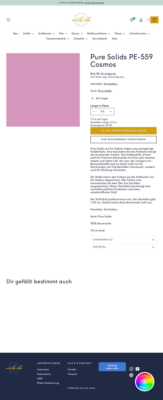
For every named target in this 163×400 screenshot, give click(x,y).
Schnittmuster (138, 33)
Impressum (43, 369)
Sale (114, 38)
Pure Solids (105, 90)
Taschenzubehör (56, 38)
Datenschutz (44, 374)
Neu (15, 33)
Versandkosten (116, 77)
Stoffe (27, 33)
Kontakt (72, 369)
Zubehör (79, 38)
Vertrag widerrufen (112, 367)
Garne (76, 33)
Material (99, 247)
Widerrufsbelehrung (48, 383)
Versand (72, 374)
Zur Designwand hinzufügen (123, 139)
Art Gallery (111, 83)
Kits (61, 33)
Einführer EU (103, 240)
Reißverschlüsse (97, 33)
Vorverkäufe (99, 38)
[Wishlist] (148, 20)
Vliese (118, 33)
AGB (39, 378)
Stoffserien (45, 33)
